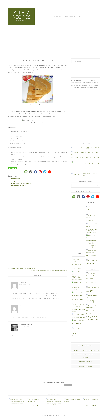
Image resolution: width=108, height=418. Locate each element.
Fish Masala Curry (92, 212)
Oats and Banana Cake (85, 366)
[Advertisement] (54, 41)
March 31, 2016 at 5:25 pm (25, 326)
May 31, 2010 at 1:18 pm (24, 284)
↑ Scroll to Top (13, 416)
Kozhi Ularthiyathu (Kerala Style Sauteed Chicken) (54, 403)
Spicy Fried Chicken (78, 317)
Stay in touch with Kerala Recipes (54, 382)
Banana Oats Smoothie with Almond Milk (91, 282)
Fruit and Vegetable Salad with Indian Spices (78, 299)
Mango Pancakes (16, 181)
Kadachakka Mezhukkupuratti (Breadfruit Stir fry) (85, 350)
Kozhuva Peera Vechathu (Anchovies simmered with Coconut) (91, 244)
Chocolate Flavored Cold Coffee (91, 312)
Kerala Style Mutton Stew (86, 346)
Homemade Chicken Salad (72, 404)
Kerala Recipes (22, 14)
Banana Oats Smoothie (18, 185)
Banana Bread (15, 178)
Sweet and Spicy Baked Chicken (35, 404)
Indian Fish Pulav (92, 263)
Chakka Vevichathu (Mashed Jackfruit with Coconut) (91, 163)
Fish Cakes (89, 220)
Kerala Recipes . (61, 415)
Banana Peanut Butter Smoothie (21, 183)
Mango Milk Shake (92, 319)
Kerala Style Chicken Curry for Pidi (91, 404)
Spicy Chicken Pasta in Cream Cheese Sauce (17, 402)
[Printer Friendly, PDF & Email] (12, 168)
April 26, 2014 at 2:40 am (25, 308)
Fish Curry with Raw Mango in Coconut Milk (91, 231)
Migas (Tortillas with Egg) (85, 361)
